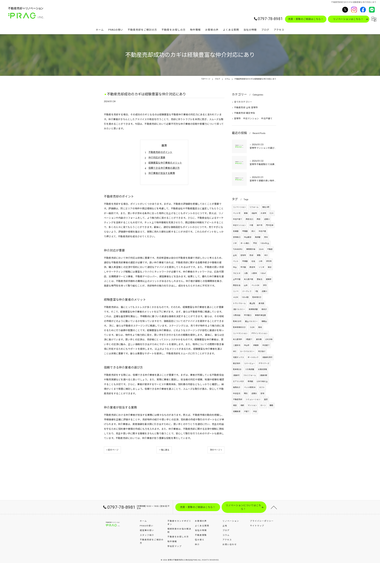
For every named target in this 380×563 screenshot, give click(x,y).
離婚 (271, 405)
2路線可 (236, 375)
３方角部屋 (249, 369)
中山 (235, 267)
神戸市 (259, 225)
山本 (246, 285)
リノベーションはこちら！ (348, 19)
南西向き (236, 387)
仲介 (266, 255)
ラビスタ (236, 273)
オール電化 (245, 243)
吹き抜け (262, 351)
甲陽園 (245, 231)
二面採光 (236, 345)
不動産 (270, 249)
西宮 (258, 219)
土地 (235, 255)
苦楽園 (236, 231)
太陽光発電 (262, 369)
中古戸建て (237, 219)
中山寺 (247, 345)
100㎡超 (245, 297)
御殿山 (264, 321)
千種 (251, 225)
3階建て (249, 339)
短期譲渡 (236, 411)
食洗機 (259, 339)
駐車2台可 (237, 321)
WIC (234, 351)
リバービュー (249, 363)
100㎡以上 (265, 243)
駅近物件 (236, 363)
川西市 (254, 273)
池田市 (254, 213)
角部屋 (258, 237)
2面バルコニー (239, 309)
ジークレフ (246, 291)
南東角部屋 (253, 309)
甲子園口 (247, 315)
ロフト (262, 387)
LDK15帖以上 (262, 381)
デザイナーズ (264, 363)
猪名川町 (266, 207)
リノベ (236, 291)
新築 (246, 213)
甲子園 (243, 267)
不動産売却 (237, 399)
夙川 (253, 231)
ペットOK (255, 285)
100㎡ (263, 273)
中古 (255, 411)
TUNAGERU (238, 249)
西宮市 (252, 267)
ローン (263, 405)
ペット (236, 261)
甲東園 (245, 261)
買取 (259, 255)
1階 (256, 291)
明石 (246, 393)
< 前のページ (112, 450)
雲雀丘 (259, 279)
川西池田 (236, 315)
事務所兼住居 (260, 315)
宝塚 (262, 393)
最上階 (252, 303)
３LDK (252, 327)
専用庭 (250, 381)
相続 (242, 405)
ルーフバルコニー (247, 351)
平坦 (255, 243)
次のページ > (216, 450)
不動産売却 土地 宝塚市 (246, 107)
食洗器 (261, 303)
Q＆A (261, 249)
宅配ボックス (238, 357)
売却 (251, 255)
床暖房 (256, 345)
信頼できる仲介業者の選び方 (164, 168)
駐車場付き (256, 297)
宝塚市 (243, 255)
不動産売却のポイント (160, 152)
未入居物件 (237, 339)
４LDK (235, 297)
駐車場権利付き (239, 327)
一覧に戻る (164, 450)
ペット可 (236, 213)
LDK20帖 (268, 339)
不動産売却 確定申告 (244, 113)
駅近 (269, 267)
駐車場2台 (237, 369)
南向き (264, 309)
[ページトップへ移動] (274, 507)
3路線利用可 (267, 357)
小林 (260, 261)
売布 (266, 237)
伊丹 (265, 285)
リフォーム (254, 207)
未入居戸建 (248, 279)
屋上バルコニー (251, 321)
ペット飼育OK (249, 387)
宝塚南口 (236, 237)
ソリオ (261, 267)
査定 (266, 399)
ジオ (235, 243)
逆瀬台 (254, 393)
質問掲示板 (250, 249)
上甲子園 (236, 279)
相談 (235, 405)
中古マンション (239, 225)
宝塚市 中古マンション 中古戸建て (253, 118)
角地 (260, 327)
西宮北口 (249, 219)
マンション (252, 405)
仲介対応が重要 (156, 157)
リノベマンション (240, 333)
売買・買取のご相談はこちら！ (305, 19)
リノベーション (239, 207)
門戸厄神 (269, 225)
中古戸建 (262, 231)
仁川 (271, 213)
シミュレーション (253, 399)
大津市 (263, 213)
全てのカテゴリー (243, 102)
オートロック (253, 357)
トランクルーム (239, 303)
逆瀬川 (267, 219)
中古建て (266, 345)
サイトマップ (257, 525)
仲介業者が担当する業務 (161, 173)
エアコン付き (238, 381)
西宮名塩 (236, 285)
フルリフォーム (249, 375)
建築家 (268, 279)
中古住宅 (236, 393)
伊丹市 (269, 261)
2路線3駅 (263, 375)
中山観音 (247, 237)
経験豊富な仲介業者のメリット (165, 162)
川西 (246, 273)
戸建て (247, 411)
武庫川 (264, 291)
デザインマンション (259, 333)
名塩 (253, 261)
